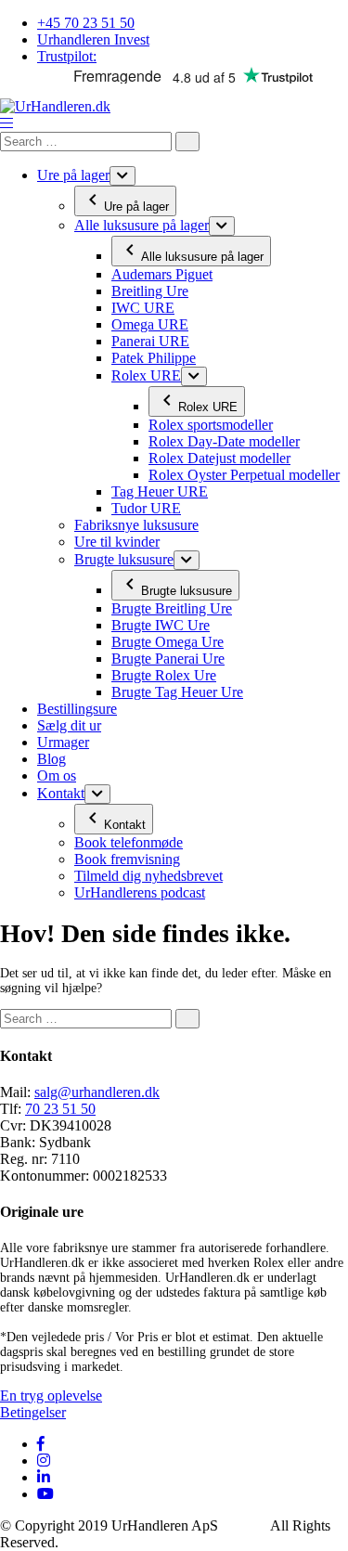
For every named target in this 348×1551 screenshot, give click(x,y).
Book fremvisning (127, 859)
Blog (51, 759)
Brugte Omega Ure (167, 642)
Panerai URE (150, 341)
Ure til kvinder (117, 541)
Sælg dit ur (69, 725)
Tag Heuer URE (159, 491)
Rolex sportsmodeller (210, 425)
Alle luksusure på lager (141, 225)
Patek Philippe (153, 358)
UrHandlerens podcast (139, 892)
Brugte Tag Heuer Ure (177, 692)
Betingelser (33, 1412)
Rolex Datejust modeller (219, 458)
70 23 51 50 (60, 1109)
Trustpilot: (67, 56)
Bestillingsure (77, 709)
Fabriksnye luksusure (136, 525)
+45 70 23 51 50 (86, 23)
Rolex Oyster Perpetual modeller (244, 475)
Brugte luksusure (124, 559)
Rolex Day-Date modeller (224, 441)
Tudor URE (146, 508)
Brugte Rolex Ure (163, 675)
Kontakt (60, 793)
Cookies (246, 1525)
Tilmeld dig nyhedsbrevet (148, 876)
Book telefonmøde (128, 842)
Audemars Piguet (162, 274)
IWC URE (142, 308)
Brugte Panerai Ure (168, 658)
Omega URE (149, 324)
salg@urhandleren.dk (97, 1092)
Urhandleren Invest (93, 39)
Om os (56, 775)
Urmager (63, 742)
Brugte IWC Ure (160, 625)
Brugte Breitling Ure (171, 608)
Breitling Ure (149, 291)
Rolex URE (146, 375)
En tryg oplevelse (51, 1395)
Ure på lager (73, 175)
